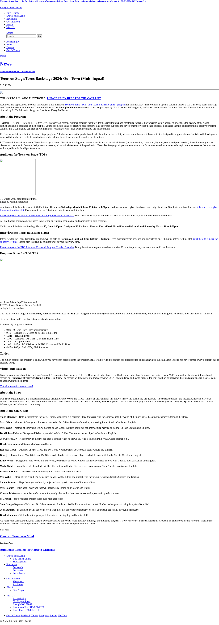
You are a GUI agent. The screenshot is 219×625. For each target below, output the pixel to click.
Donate (10, 47)
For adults (18, 570)
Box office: (26, 610)
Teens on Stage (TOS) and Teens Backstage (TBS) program (95, 104)
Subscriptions (19, 561)
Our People (18, 590)
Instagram (44, 615)
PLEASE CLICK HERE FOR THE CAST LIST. (74, 98)
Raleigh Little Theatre (11, 7)
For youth (18, 567)
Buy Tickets (12, 13)
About (9, 24)
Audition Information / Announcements (17, 71)
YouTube (62, 615)
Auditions (18, 584)
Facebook (25, 615)
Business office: (28, 607)
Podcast (53, 615)
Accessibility (12, 41)
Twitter (34, 615)
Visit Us (10, 27)
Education (11, 18)
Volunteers (18, 581)
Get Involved (13, 21)
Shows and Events (15, 15)
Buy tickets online (22, 558)
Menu (3, 55)
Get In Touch (13, 50)
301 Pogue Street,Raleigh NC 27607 (22, 603)
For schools (19, 573)
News (9, 44)
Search (9, 32)
